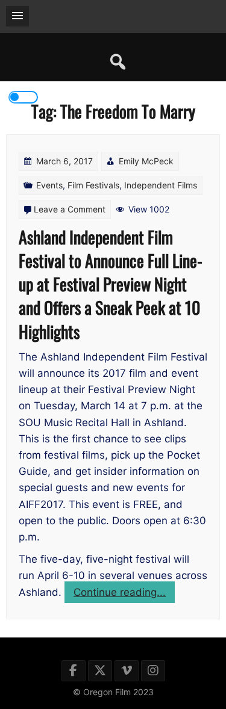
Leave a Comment (69, 209)
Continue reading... (124, 594)
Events (49, 185)
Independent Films (160, 185)
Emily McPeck (146, 161)
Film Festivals (93, 185)
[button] (17, 16)
